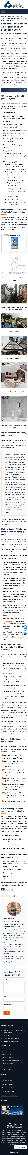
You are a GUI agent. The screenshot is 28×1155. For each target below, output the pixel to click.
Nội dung (6, 980)
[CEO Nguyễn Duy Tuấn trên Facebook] (4, 962)
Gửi (7, 1013)
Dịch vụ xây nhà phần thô (8, 1087)
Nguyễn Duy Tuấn (22, 33)
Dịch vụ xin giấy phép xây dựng (9, 1095)
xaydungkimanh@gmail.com (12, 1038)
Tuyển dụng (6, 1067)
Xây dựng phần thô (8, 958)
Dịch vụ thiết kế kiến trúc (8, 1080)
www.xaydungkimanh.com (11, 1041)
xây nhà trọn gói (8, 621)
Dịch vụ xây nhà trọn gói (8, 1084)
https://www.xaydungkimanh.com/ (13, 879)
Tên (5, 996)
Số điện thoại (8, 1004)
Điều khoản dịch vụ (8, 1063)
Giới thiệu (5, 1051)
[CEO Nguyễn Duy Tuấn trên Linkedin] (11, 962)
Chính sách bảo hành (8, 1057)
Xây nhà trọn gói (9, 889)
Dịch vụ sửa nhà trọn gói (8, 1091)
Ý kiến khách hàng (8, 1070)
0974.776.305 (8, 1035)
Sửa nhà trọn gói (19, 958)
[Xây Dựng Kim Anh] (14, 4)
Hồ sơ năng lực (7, 1054)
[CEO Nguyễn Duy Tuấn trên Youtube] (9, 962)
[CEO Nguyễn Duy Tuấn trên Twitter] (6, 962)
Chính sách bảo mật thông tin (11, 1060)
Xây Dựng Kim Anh (14, 1149)
